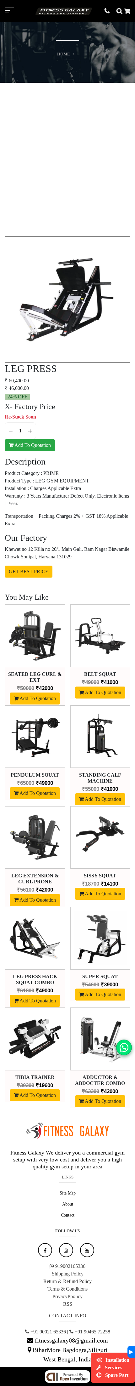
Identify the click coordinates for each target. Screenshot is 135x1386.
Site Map (68, 1193)
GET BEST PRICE (28, 571)
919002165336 (69, 1266)
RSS (67, 1304)
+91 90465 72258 (91, 1331)
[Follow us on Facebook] (45, 1250)
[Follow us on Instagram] (66, 1250)
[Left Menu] (16, 11)
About (67, 1204)
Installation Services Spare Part (116, 1367)
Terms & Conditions (67, 1289)
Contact (67, 1215)
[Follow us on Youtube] (87, 1250)
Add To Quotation (32, 445)
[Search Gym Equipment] (120, 11)
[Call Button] (110, 11)
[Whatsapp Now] (124, 1046)
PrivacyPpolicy (67, 1296)
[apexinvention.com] (67, 1375)
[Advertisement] (67, 153)
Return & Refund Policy (67, 1281)
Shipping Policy (68, 1273)
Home (63, 54)
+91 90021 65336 (47, 1331)
